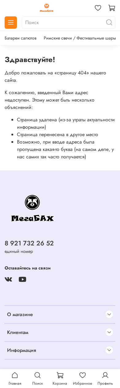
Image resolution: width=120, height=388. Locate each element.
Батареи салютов (20, 38)
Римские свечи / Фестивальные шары (80, 38)
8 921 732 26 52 (29, 243)
